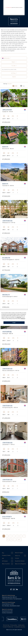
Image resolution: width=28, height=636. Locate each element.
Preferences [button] (23, 318)
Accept (14, 322)
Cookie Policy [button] (18, 317)
